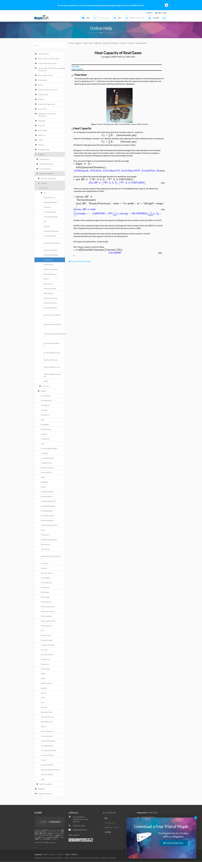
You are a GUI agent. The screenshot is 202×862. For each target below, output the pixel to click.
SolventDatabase (47, 731)
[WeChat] (91, 840)
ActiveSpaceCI (46, 396)
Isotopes (44, 568)
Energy (43, 487)
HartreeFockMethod (51, 255)
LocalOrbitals (45, 578)
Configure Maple (44, 150)
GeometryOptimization (49, 540)
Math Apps (42, 121)
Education (41, 126)
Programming (42, 94)
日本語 (67, 854)
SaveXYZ (44, 707)
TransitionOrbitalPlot (48, 750)
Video (43, 779)
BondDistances (46, 429)
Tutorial (43, 760)
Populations (45, 664)
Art (45, 193)
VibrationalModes (47, 774)
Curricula (45, 386)
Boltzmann (47, 207)
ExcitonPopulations (47, 520)
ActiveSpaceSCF (46, 400)
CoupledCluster (46, 463)
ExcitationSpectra (47, 496)
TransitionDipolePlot (48, 741)
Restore (44, 693)
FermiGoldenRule (50, 236)
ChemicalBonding (50, 212)
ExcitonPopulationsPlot (49, 525)
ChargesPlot (45, 439)
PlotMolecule (45, 659)
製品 (106, 818)
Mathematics (42, 80)
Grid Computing (45, 169)
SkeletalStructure (47, 722)
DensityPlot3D (46, 472)
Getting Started (43, 54)
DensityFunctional (47, 468)
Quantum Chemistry (46, 174)
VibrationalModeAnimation (50, 770)
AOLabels (44, 410)
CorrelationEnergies (51, 217)
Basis (43, 420)
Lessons (45, 188)
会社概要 (38, 812)
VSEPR (46, 381)
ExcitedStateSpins (47, 511)
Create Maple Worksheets (47, 63)
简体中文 (74, 854)
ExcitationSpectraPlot (48, 501)
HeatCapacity (48, 260)
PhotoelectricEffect (50, 308)
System (40, 140)
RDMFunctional (46, 683)
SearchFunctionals (47, 717)
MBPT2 (46, 279)
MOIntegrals (45, 597)
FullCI (43, 530)
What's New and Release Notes (49, 59)
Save (42, 702)
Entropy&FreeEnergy (51, 231)
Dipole (43, 477)
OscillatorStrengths (48, 645)
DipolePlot (44, 482)
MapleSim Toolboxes (45, 794)
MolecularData (46, 602)
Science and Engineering (46, 104)
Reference (41, 135)
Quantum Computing (48, 178)
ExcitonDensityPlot (47, 516)
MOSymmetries (46, 626)
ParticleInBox (48, 293)
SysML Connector (45, 784)
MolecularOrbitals (50, 289)
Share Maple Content (45, 75)
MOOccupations (47, 616)
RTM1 (43, 698)
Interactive (45, 563)
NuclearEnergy (46, 635)
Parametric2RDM (47, 655)
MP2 (42, 631)
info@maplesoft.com (80, 830)
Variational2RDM (47, 765)
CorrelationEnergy (47, 458)
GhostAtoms (45, 544)
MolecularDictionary (48, 607)
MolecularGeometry (48, 611)
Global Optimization (46, 164)
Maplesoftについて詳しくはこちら (45, 842)
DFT (45, 221)
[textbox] (119, 135)
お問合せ (150, 13)
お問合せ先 (73, 812)
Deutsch (60, 854)
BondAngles (45, 424)
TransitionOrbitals (47, 755)
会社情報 (108, 832)
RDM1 (43, 674)
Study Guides (42, 130)
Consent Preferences (93, 858)
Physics (40, 85)
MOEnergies (45, 592)
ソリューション (110, 823)
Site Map (113, 858)
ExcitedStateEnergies (48, 506)
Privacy (82, 858)
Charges (44, 434)
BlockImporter (44, 159)
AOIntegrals (45, 405)
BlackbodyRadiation (50, 202)
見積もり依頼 (161, 13)
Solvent (43, 726)
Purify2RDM (45, 669)
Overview (44, 650)
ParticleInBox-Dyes (50, 298)
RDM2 (43, 679)
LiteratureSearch (47, 573)
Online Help (87, 43)
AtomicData (45, 415)
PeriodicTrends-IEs (50, 303)
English (45, 854)
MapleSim (41, 789)
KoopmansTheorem (51, 269)
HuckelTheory (49, 265)
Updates (44, 391)
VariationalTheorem (51, 360)
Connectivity (42, 109)
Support (78, 43)
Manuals (41, 145)
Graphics (41, 99)
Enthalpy (47, 226)
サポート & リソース (112, 827)
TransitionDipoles (47, 746)
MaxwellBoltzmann (50, 274)
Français (52, 854)
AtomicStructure (49, 198)
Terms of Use (74, 858)
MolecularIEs (48, 284)
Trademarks (105, 858)
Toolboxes (41, 154)
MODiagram (45, 587)
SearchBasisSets (46, 712)
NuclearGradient (47, 640)
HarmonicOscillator (51, 250)
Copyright (44, 453)
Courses (44, 183)
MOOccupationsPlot (48, 621)
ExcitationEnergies (47, 492)
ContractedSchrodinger (49, 448)
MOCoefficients (46, 583)
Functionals (45, 535)
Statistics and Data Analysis (48, 90)
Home (71, 43)
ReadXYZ (44, 688)
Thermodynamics (47, 736)
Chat (42, 444)
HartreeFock (45, 549)
